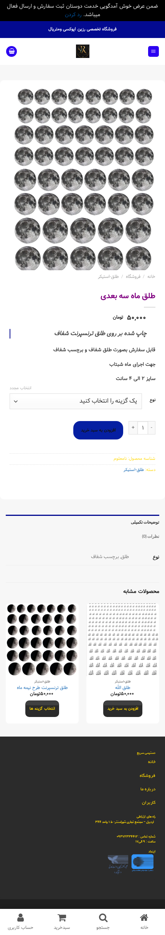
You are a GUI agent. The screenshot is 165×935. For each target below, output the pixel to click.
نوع (152, 400)
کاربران (148, 802)
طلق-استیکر (108, 276)
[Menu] (153, 51)
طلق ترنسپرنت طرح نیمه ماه (42, 688)
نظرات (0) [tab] (150, 536)
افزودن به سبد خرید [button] (122, 709)
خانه (151, 276)
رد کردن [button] (73, 14)
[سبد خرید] (11, 51)
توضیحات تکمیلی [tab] (145, 521)
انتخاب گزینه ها (42, 709)
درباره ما (147, 789)
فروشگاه (133, 276)
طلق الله (122, 688)
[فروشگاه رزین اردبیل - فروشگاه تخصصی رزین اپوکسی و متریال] (82, 51)
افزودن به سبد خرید (98, 430)
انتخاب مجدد (20, 388)
